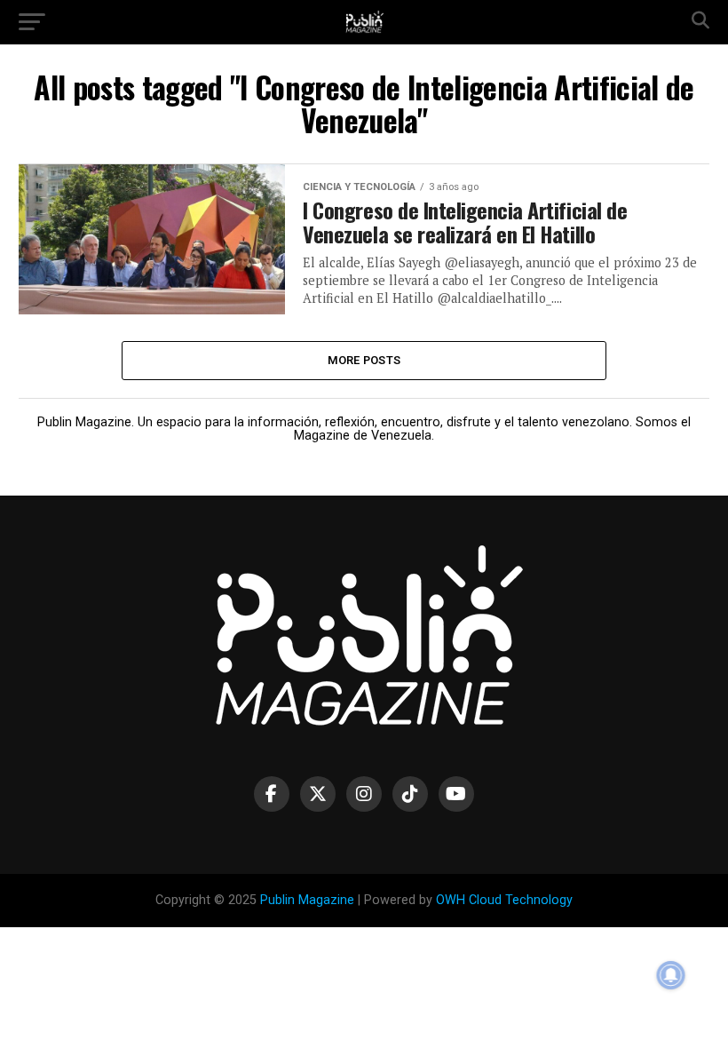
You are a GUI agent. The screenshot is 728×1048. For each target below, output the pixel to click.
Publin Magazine (307, 900)
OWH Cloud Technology (504, 900)
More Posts (364, 360)
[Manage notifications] (671, 975)
